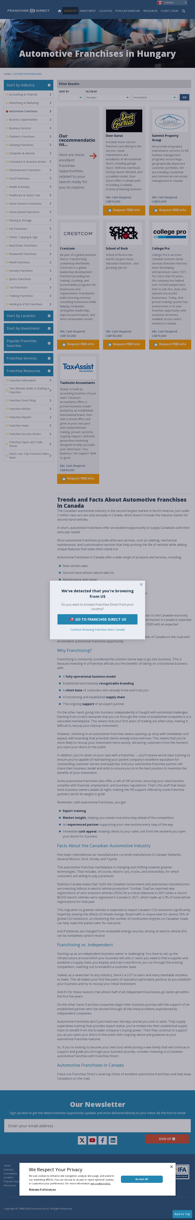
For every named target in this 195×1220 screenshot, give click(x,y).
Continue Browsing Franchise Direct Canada (97, 629)
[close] (141, 584)
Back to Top (182, 1214)
